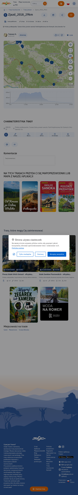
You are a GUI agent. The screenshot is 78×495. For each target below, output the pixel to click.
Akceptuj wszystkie (57, 254)
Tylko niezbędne (25, 254)
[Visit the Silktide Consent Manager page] (14, 254)
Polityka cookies (18, 248)
